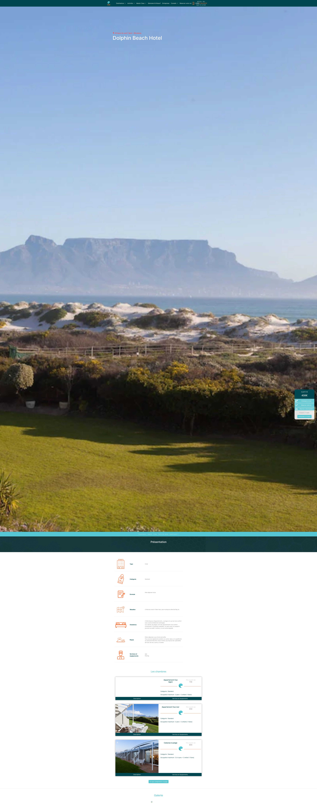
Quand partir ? (174, 534)
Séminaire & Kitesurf (154, 3)
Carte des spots (163, 534)
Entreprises (165, 3)
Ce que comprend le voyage (158, 781)
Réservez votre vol (185, 3)
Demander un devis (304, 416)
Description (137, 698)
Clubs (155, 534)
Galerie (150, 534)
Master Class (140, 3)
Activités (130, 3)
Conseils (173, 3)
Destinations (120, 3)
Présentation (142, 534)
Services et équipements (180, 698)
